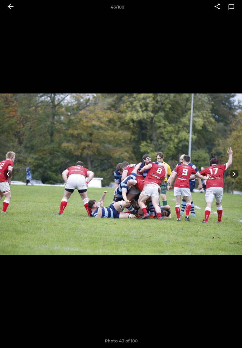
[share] (217, 7)
